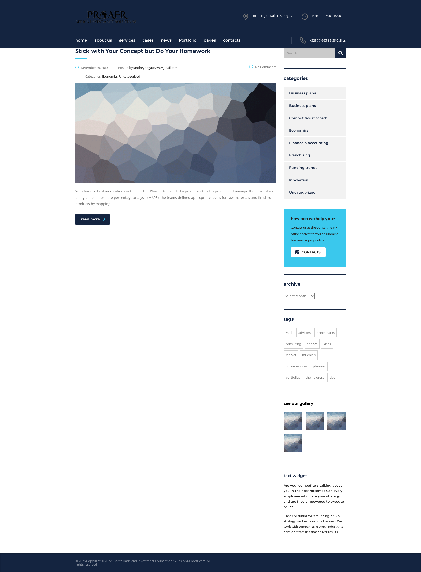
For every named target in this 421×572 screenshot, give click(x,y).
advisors (304, 332)
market (291, 355)
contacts (231, 40)
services (127, 40)
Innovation (298, 180)
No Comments (265, 67)
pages (210, 40)
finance (312, 344)
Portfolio (187, 40)
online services (296, 366)
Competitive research (308, 118)
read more (90, 219)
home (81, 40)
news (166, 40)
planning (319, 366)
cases (148, 40)
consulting (293, 344)
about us (103, 40)
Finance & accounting (308, 143)
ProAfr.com (197, 561)
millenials (309, 355)
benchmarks (325, 332)
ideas (327, 344)
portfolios (293, 377)
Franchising (299, 155)
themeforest (315, 377)
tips (332, 377)
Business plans (302, 93)
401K (289, 332)
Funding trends (303, 167)
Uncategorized (302, 192)
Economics (298, 130)
